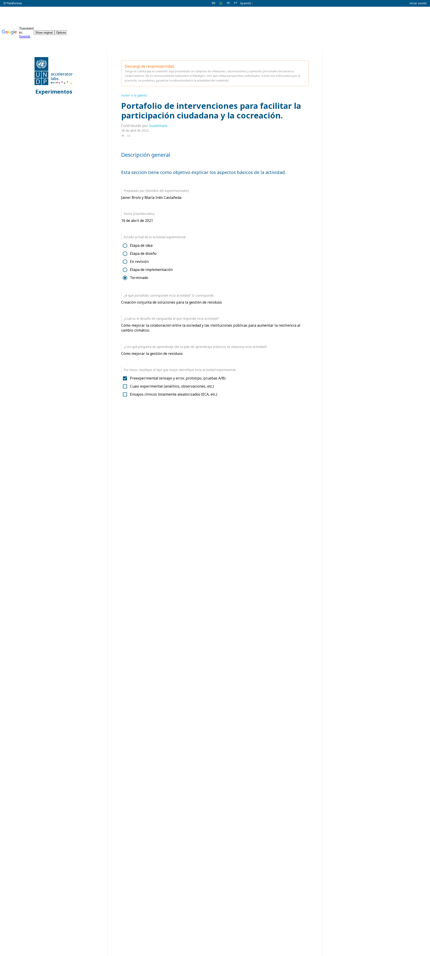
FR (228, 3)
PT (235, 3)
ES (220, 3)
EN (213, 3)
